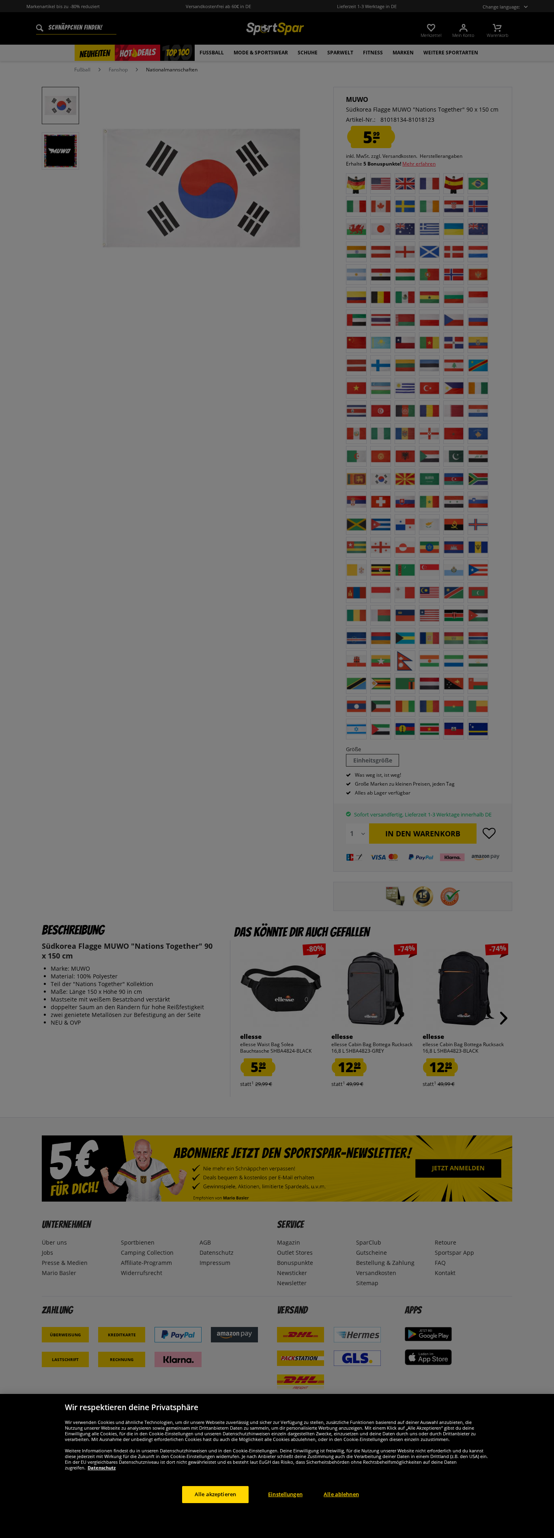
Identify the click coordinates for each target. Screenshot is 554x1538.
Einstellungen (285, 1494)
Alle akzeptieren (215, 1494)
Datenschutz (102, 1468)
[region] (277, 1466)
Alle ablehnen (341, 1494)
